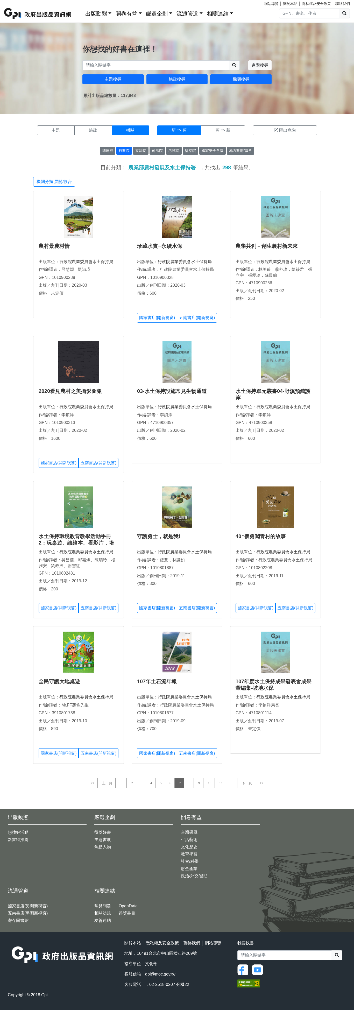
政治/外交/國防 (194, 876)
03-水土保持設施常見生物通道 (172, 391)
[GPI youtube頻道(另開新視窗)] (258, 969)
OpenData (128, 906)
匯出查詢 (287, 130)
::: (79, 12)
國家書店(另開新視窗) (28, 906)
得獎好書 (102, 832)
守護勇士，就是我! (158, 536)
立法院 (140, 151)
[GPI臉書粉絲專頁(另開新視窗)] (244, 969)
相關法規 (102, 913)
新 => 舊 (179, 130)
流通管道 (187, 14)
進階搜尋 (260, 65)
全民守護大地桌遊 (59, 681)
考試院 (173, 151)
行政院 (124, 151)
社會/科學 (190, 861)
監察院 (190, 151)
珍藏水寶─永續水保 (159, 246)
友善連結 (102, 920)
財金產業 (189, 868)
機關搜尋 (241, 79)
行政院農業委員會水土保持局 (86, 261)
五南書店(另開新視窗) (28, 913)
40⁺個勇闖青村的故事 (261, 536)
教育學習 (189, 854)
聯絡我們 (342, 4)
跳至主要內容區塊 (14, 3)
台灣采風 (189, 832)
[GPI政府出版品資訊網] (38, 13)
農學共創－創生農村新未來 (267, 246)
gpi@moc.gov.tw (160, 974)
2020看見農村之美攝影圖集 (70, 391)
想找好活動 (18, 832)
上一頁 (107, 783)
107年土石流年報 (157, 681)
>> (261, 783)
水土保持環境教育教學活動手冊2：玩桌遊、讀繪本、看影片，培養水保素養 (76, 542)
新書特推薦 (18, 839)
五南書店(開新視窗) (197, 317)
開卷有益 (126, 14)
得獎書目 (127, 913)
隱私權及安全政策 (316, 4)
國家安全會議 (212, 151)
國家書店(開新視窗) (157, 317)
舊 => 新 (222, 130)
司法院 (157, 151)
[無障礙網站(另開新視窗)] (248, 983)
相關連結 (218, 14)
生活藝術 (189, 839)
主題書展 (102, 839)
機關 (130, 130)
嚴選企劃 (157, 14)
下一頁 (247, 783)
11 (221, 783)
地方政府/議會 (240, 151)
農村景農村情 (54, 246)
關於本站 (290, 4)
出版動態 (96, 14)
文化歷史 (189, 847)
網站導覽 (271, 4)
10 (209, 783)
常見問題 (102, 906)
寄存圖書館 (18, 920)
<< (92, 783)
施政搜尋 (177, 79)
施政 (93, 130)
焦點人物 (102, 847)
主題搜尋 (113, 79)
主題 (56, 130)
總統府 (107, 151)
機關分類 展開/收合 (54, 181)
